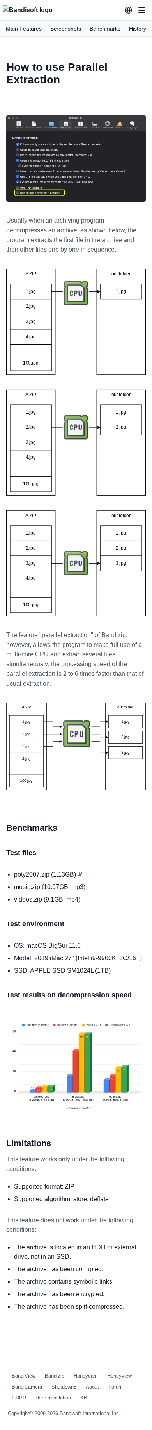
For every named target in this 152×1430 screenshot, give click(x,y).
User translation (53, 1398)
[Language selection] (128, 10)
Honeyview (119, 1376)
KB (83, 1398)
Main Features (24, 28)
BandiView (23, 1376)
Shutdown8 (63, 1387)
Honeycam (86, 1376)
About (92, 1387)
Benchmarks (105, 28)
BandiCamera (27, 1387)
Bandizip (54, 1376)
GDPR (19, 1398)
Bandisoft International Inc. (90, 1413)
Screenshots (65, 28)
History (137, 28)
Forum (115, 1387)
